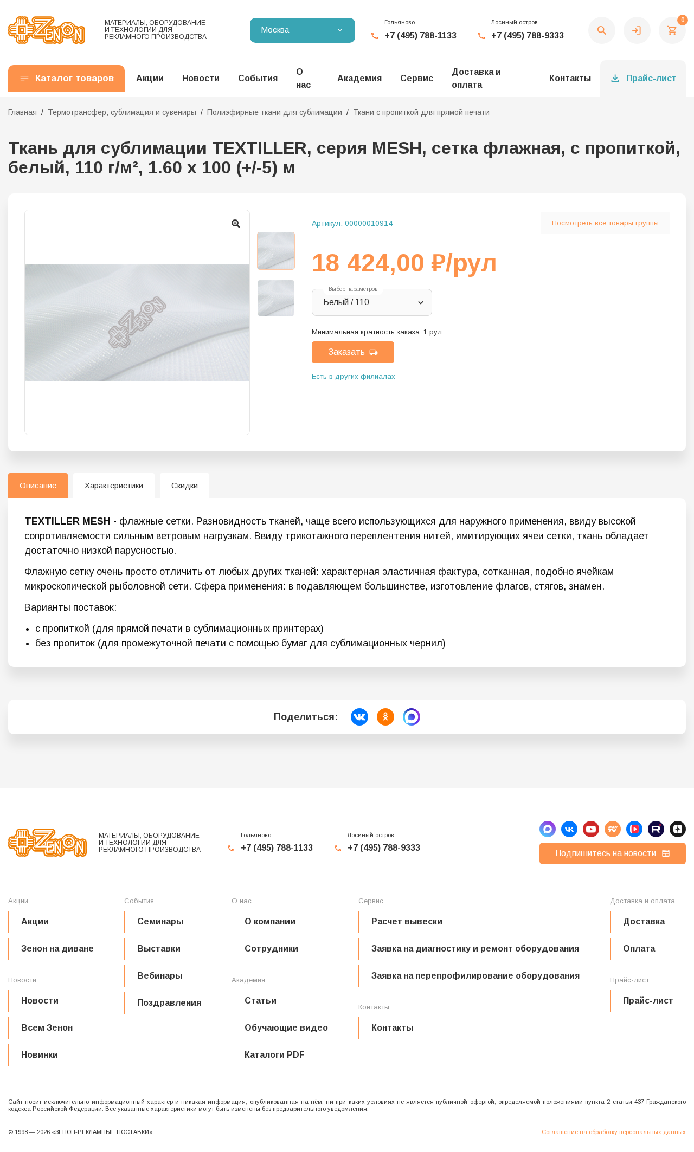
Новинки (39, 1054)
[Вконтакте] (569, 829)
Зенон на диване (57, 948)
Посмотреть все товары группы (605, 223)
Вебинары (159, 975)
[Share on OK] (385, 717)
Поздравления (169, 1002)
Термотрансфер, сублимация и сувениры (122, 112)
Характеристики (114, 485)
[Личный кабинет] (637, 30)
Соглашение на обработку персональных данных (614, 1132)
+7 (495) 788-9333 (527, 35)
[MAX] (547, 829)
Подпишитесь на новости (605, 853)
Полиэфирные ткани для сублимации (274, 112)
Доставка (644, 921)
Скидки (184, 485)
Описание (38, 485)
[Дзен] (678, 829)
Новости (40, 1000)
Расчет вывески (406, 921)
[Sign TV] (613, 829)
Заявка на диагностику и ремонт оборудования (475, 948)
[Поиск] (601, 30)
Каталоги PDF (275, 1054)
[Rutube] (656, 829)
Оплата (639, 948)
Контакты (570, 78)
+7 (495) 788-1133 (420, 35)
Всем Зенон (47, 1027)
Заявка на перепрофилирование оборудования (475, 975)
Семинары (160, 921)
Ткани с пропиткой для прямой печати (421, 112)
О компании (270, 921)
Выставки (159, 948)
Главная (22, 112)
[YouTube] (591, 829)
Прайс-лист (651, 78)
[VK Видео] (634, 829)
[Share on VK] (359, 717)
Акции (35, 921)
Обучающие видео (286, 1027)
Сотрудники (271, 948)
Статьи (261, 1000)
